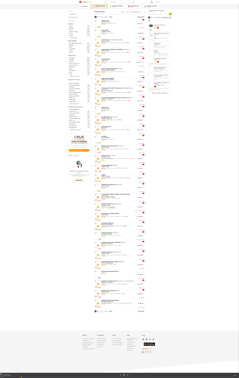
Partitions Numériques (118, 342)
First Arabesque (157, 43)
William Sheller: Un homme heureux (161, 33)
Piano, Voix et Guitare (159, 68)
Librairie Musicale (117, 340)
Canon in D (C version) (111, 204)
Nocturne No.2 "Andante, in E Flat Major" (116, 50)
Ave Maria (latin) (110, 117)
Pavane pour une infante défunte (110, 214)
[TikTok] (153, 339)
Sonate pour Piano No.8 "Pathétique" (113, 243)
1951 (106, 16)
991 (101, 16)
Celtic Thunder (160, 70)
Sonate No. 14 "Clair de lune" (117, 281)
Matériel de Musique (118, 344)
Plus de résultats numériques (160, 93)
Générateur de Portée (131, 346)
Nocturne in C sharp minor (112, 185)
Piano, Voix (156, 34)
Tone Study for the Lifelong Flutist (161, 75)
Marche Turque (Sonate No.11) (112, 69)
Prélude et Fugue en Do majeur (113, 262)
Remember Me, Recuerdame (160, 67)
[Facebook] (143, 339)
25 (156, 17)
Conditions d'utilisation (86, 344)
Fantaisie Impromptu (109, 166)
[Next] (127, 375)
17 (153, 17)
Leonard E (159, 77)
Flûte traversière (157, 76)
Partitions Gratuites (117, 338)
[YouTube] (146, 339)
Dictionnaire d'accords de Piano (110, 271)
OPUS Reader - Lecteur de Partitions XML (132, 339)
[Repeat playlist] (131, 375)
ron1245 (138, 239)
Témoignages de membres (87, 342)
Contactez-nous (85, 340)
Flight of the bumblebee (108, 79)
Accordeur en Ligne (131, 342)
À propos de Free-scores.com (88, 338)
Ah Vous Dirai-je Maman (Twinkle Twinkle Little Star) (116, 195)
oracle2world (137, 210)
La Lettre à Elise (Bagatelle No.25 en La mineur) (117, 98)
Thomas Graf (161, 88)
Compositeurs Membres (102, 338)
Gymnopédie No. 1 (106, 127)
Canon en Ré (106, 21)
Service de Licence (101, 342)
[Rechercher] (133, 2)
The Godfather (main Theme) (160, 58)
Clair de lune (112, 40)
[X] (150, 339)
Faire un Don (99, 346)
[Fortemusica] (143, 352)
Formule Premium (100, 344)
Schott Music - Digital (162, 55)
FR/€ (157, 1)
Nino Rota (154, 64)
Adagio (106, 175)
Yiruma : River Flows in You (159, 25)
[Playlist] (237, 375)
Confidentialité (85, 346)
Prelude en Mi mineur (111, 252)
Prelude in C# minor (110, 233)
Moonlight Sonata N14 (107, 223)
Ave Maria (106, 137)
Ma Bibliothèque (73, 13)
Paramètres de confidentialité (88, 348)
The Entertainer (106, 59)
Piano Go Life (160, 64)
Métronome (129, 350)
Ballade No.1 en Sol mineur (111, 291)
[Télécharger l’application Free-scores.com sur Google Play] (149, 344)
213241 (110, 16)
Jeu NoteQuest (130, 348)
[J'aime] (17, 375)
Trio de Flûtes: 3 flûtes (159, 85)
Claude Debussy (160, 46)
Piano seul (156, 26)
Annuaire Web (130, 344)
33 (159, 17)
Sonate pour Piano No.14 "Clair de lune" (117, 89)
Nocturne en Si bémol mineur (113, 146)
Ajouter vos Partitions (101, 340)
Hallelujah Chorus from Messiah (110, 301)
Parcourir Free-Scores (74, 17)
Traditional (154, 88)
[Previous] (120, 375)
